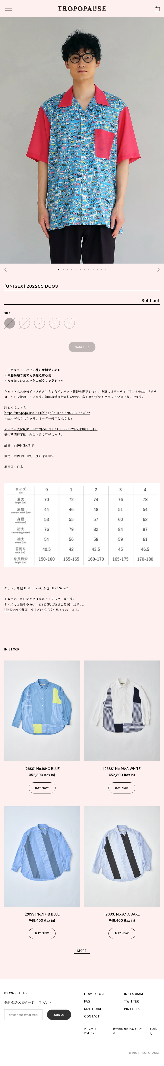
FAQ (87, 1001)
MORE (82, 950)
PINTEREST (133, 1009)
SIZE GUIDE (48, 604)
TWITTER (131, 1001)
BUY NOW (42, 787)
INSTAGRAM (133, 994)
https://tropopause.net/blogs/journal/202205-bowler (47, 413)
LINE (8, 609)
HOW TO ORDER (97, 994)
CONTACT (92, 1016)
